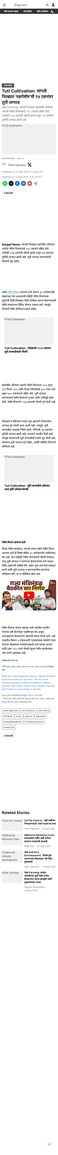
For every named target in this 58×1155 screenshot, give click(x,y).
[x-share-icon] (11, 185)
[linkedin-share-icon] (23, 185)
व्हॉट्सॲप (20, 698)
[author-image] (4, 164)
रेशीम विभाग (13, 292)
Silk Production (28, 710)
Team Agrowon (17, 164)
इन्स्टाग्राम (38, 695)
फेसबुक (24, 695)
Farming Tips (8, 727)
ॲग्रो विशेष (27, 11)
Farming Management (12, 722)
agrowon (29, 716)
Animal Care (30, 686)
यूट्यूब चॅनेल (6, 702)
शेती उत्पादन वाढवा (11, 11)
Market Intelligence (32, 682)
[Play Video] (29, 595)
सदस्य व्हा (13, 660)
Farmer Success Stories (18, 689)
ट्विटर (30, 695)
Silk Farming (43, 710)
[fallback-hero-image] (12, 825)
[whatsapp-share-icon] (4, 185)
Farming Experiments (34, 722)
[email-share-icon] (29, 185)
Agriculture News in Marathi (32, 676)
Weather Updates (46, 686)
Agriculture (40, 716)
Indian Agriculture (10, 710)
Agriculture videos (11, 679)
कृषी (4, 389)
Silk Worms (8, 716)
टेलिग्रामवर (7, 698)
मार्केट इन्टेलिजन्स (43, 11)
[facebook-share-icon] (17, 185)
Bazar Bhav (17, 686)
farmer (19, 716)
